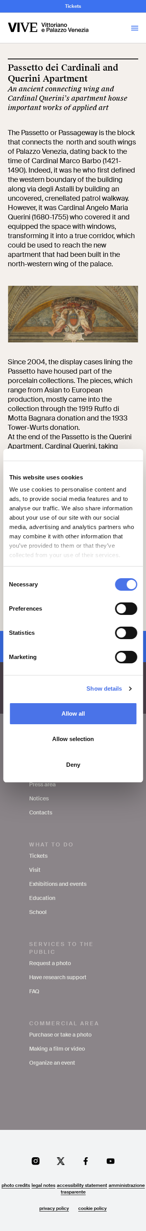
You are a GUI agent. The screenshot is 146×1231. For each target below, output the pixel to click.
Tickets (73, 6)
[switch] (126, 608)
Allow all (73, 713)
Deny (73, 764)
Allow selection (73, 739)
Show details (104, 688)
